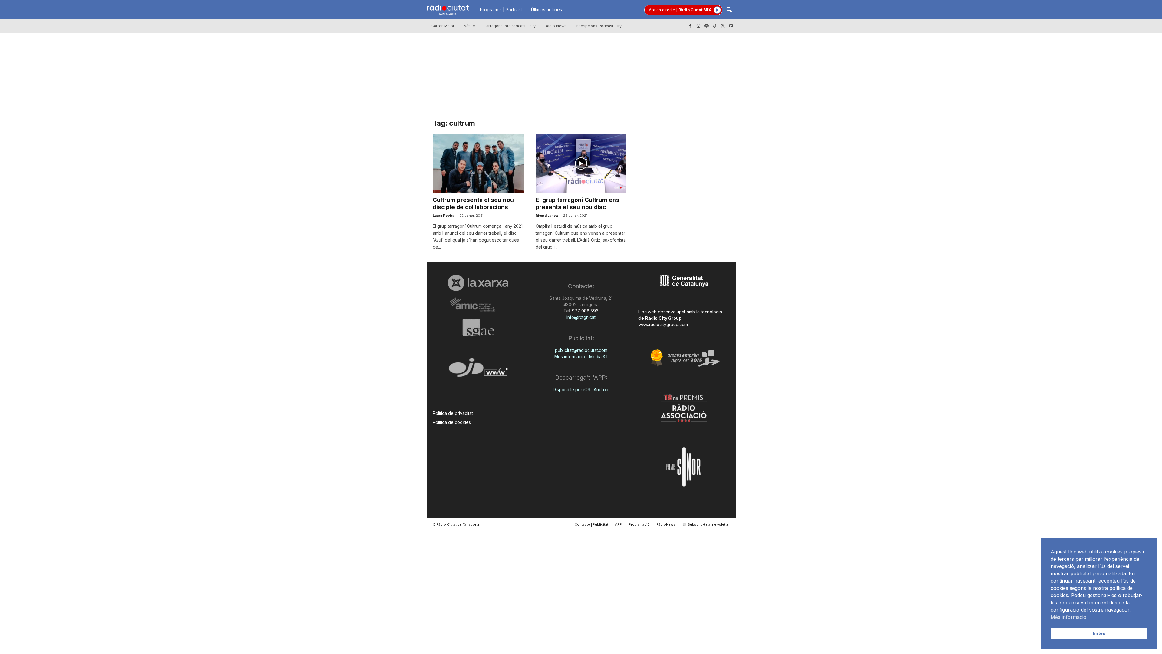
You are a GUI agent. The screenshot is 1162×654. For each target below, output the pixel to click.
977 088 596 (585, 310)
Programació (639, 524)
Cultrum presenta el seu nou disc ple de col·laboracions (473, 204)
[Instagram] (698, 26)
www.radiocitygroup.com (663, 324)
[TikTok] (714, 26)
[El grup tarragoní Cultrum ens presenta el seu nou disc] (581, 163)
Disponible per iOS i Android (581, 389)
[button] (729, 10)
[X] (723, 26)
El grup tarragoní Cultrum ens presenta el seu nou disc (577, 204)
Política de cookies (452, 422)
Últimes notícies (546, 9)
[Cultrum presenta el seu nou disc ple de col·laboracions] (478, 163)
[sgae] (478, 327)
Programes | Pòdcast (501, 9)
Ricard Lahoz (547, 215)
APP (618, 524)
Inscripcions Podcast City (599, 26)
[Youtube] (731, 26)
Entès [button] (1099, 633)
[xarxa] (478, 283)
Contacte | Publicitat (591, 524)
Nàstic (469, 26)
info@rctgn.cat (581, 317)
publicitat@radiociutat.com (581, 350)
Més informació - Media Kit (581, 356)
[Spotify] (706, 26)
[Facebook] (690, 26)
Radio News (555, 26)
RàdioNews (666, 524)
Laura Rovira (443, 215)
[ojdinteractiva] (478, 370)
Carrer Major (443, 26)
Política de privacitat (453, 413)
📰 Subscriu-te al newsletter (706, 524)
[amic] (478, 304)
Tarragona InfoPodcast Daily (510, 26)
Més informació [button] (1068, 617)
